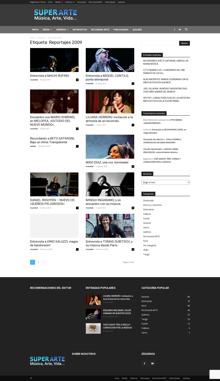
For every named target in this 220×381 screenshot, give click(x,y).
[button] (186, 29)
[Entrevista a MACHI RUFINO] (54, 60)
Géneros (68, 2)
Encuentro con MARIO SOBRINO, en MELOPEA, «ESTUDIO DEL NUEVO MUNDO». (52, 120)
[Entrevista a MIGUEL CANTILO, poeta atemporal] (110, 60)
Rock (145, 240)
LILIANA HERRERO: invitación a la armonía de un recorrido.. (109, 119)
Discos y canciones (152, 205)
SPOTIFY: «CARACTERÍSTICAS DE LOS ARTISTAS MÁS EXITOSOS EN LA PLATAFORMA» (166, 99)
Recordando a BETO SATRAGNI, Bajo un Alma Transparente (52, 140)
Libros (146, 227)
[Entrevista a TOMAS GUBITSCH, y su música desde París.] (110, 226)
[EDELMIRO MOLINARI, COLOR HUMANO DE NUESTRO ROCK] (93, 314)
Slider (145, 249)
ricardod (34, 80)
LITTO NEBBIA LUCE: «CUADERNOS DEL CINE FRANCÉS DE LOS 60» (164, 71)
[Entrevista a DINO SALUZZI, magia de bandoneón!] (54, 226)
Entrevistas (81, 2)
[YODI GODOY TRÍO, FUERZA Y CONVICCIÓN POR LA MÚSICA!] (93, 328)
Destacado (148, 200)
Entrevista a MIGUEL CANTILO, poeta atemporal (107, 77)
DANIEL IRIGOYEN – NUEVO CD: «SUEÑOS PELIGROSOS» (52, 202)
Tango (146, 254)
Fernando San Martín (153, 139)
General (147, 222)
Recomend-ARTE (95, 2)
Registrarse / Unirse (38, 2)
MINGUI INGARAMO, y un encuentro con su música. (103, 202)
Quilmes (121, 2)
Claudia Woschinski (152, 149)
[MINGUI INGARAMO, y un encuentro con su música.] (110, 184)
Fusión (146, 218)
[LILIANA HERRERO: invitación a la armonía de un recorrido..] (110, 101)
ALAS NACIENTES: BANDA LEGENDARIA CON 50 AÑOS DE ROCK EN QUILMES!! (165, 81)
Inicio (50, 2)
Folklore (147, 213)
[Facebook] (174, 29)
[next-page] (44, 262)
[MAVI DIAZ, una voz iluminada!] (110, 147)
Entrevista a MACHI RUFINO (49, 76)
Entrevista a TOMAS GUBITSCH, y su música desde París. (109, 243)
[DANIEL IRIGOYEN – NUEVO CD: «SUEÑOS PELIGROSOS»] (54, 184)
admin (33, 146)
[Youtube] (179, 29)
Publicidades (110, 2)
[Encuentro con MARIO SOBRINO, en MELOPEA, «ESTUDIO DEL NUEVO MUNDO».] (54, 101)
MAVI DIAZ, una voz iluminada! (107, 162)
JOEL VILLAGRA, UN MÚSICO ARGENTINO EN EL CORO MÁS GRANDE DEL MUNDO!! (165, 90)
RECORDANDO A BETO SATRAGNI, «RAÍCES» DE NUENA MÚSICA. (165, 62)
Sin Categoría (149, 245)
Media (57, 2)
